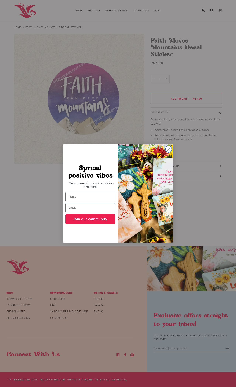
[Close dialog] (168, 149)
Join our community (90, 219)
